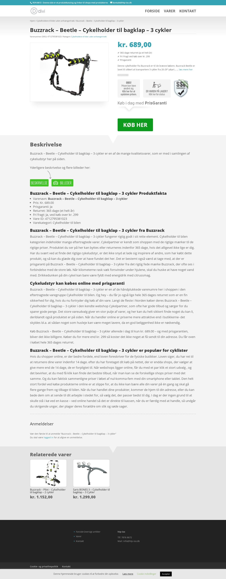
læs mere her (186, 69)
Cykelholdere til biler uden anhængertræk (56, 20)
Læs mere (128, 573)
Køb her (135, 125)
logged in (48, 437)
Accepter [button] (166, 574)
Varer (169, 11)
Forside (152, 11)
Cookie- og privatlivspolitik (44, 566)
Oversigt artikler (92, 531)
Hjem (32, 20)
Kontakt (187, 11)
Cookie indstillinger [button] (146, 573)
